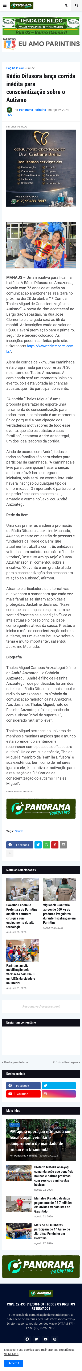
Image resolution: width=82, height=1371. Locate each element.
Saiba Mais (11, 1354)
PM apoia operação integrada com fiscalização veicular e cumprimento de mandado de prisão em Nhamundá (41, 1140)
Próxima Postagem (65, 1062)
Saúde (30, 68)
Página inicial (15, 68)
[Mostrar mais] (9, 853)
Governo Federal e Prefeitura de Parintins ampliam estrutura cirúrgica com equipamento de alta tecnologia (21, 916)
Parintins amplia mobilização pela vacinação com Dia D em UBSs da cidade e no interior (20, 974)
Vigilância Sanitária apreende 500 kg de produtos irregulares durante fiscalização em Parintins (59, 914)
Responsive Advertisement (41, 1006)
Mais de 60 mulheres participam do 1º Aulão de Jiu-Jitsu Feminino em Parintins (52, 1231)
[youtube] (45, 1339)
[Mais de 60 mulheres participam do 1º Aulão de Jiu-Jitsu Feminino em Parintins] (19, 1231)
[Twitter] (38, 844)
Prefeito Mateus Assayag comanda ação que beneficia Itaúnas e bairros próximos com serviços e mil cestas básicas (53, 1176)
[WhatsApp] (46, 844)
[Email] (63, 844)
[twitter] (59, 1085)
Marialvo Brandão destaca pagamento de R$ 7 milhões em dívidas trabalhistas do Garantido (53, 1204)
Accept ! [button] (13, 1363)
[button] (5, 5)
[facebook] (27, 1339)
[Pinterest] (54, 844)
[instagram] (59, 1094)
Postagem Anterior (16, 1062)
